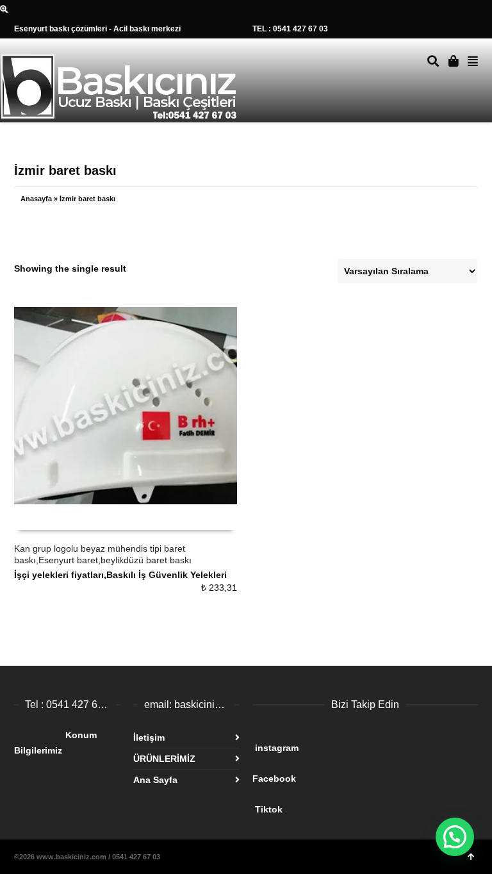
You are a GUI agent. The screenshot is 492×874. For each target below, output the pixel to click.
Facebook (351, 773)
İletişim (149, 737)
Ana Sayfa (155, 780)
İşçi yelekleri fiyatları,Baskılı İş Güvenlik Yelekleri (120, 575)
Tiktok (353, 804)
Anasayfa (36, 198)
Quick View (42, 517)
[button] (455, 837)
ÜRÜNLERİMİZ (164, 759)
